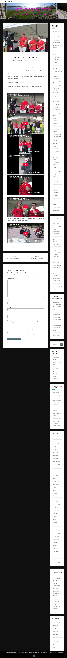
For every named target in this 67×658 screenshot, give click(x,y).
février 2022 (55, 499)
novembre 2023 (56, 461)
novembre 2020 (56, 533)
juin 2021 (55, 516)
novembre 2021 (56, 504)
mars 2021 (55, 525)
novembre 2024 (56, 443)
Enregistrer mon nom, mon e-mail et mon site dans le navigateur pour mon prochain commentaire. (26, 322)
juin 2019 (55, 557)
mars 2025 (55, 441)
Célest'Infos (8, 1)
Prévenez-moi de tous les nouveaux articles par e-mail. (20, 335)
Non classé (12, 247)
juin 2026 (55, 438)
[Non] (65, 654)
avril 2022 (55, 493)
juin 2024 (55, 446)
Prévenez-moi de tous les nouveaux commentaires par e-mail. (22, 329)
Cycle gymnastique (57, 104)
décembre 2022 (56, 481)
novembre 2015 (56, 562)
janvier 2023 (55, 478)
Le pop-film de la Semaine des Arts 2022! (57, 136)
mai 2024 (55, 449)
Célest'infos (25, 60)
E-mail (9, 307)
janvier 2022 (55, 501)
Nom (9, 300)
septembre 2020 (56, 539)
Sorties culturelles (57, 641)
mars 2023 (55, 472)
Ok (33, 655)
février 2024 (55, 455)
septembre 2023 (56, 464)
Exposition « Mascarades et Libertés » (56, 129)
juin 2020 (55, 542)
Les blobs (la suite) (57, 207)
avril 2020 (55, 548)
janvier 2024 (55, 458)
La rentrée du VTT (57, 85)
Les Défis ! (55, 628)
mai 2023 (55, 470)
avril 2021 (55, 522)
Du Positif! (55, 143)
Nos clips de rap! (56, 54)
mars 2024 (55, 452)
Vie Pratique (55, 644)
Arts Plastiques (56, 622)
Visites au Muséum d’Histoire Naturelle (57, 153)
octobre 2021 (56, 507)
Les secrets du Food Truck (56, 280)
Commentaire (11, 278)
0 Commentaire (34, 60)
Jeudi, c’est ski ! (56, 167)
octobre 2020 (56, 536)
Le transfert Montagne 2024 (56, 260)
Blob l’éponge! (56, 210)
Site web (9, 314)
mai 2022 (55, 490)
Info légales (55, 625)
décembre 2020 (56, 531)
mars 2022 (55, 496)
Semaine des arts (57, 639)
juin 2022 (55, 487)
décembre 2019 (56, 554)
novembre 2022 (56, 484)
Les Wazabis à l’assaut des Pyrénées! (56, 181)
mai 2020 (55, 545)
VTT (54, 647)
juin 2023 (55, 467)
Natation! (55, 204)
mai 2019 (55, 560)
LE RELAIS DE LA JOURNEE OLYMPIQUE (56, 90)
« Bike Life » (55, 140)
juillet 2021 (55, 513)
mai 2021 (55, 519)
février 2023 (55, 475)
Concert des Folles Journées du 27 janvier (57, 113)
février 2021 (55, 528)
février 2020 (55, 551)
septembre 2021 (56, 510)
